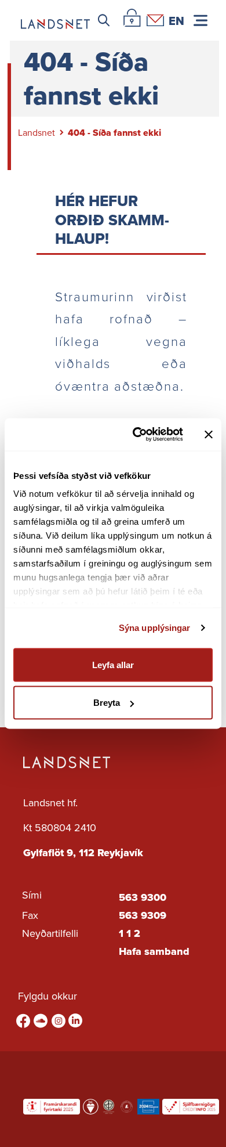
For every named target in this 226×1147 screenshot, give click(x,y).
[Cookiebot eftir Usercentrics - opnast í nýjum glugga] (137, 434)
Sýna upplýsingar (155, 628)
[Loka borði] (209, 434)
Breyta (106, 703)
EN (176, 20)
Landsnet (36, 132)
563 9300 (142, 897)
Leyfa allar (113, 664)
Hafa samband (154, 951)
